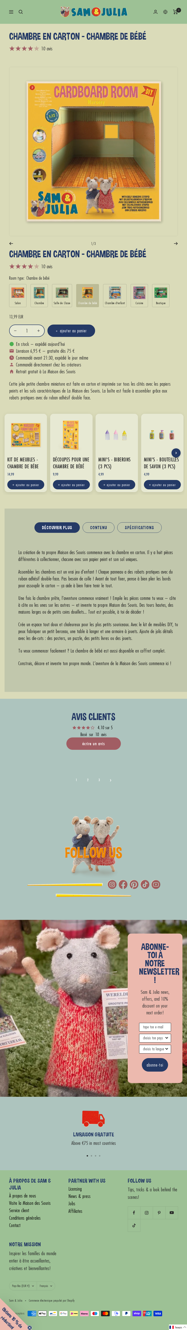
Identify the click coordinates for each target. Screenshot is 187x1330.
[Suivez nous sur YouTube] (171, 1212)
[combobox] (153, 1038)
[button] (110, 780)
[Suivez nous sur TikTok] (134, 1225)
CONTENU (98, 527)
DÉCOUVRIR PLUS (57, 527)
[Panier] (175, 12)
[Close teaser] (29, 1327)
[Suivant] (176, 243)
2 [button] (87, 780)
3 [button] (99, 780)
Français (44, 1285)
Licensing (75, 1189)
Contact (15, 1225)
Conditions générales (25, 1218)
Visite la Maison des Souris (30, 1203)
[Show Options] (166, 1038)
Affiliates (75, 1211)
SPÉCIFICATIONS (139, 527)
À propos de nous (22, 1195)
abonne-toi (155, 1065)
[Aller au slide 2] (91, 1156)
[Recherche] (21, 12)
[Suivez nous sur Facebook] (134, 1212)
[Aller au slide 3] (95, 1156)
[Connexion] (155, 12)
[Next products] (176, 453)
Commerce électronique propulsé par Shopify (52, 1300)
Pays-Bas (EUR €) (21, 1285)
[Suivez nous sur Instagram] (146, 1212)
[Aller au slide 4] (99, 1156)
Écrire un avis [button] (93, 743)
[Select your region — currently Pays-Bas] (165, 12)
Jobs (71, 1203)
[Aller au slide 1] (87, 1156)
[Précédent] (11, 243)
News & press (79, 1196)
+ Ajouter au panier (25, 484)
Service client (19, 1210)
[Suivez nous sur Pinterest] (159, 1212)
